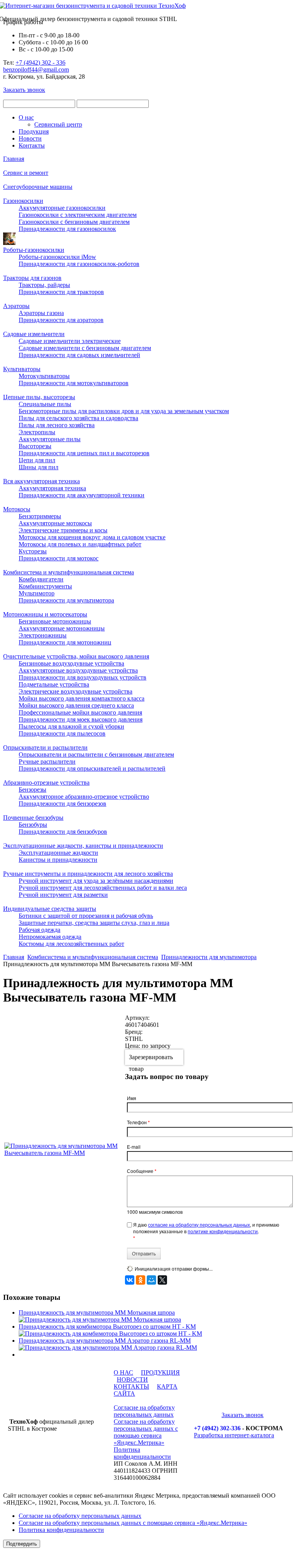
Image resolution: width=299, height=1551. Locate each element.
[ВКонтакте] (129, 1280)
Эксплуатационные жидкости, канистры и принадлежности (83, 845)
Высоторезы (35, 446)
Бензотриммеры (40, 516)
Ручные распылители (47, 761)
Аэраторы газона (41, 313)
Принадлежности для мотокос (58, 558)
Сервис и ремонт (25, 172)
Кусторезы (33, 551)
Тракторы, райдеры (44, 285)
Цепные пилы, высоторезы (39, 397)
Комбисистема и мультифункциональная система (68, 572)
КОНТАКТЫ (131, 1386)
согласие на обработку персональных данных (199, 1224)
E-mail (134, 1146)
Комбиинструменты (45, 586)
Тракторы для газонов (32, 278)
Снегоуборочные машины (37, 186)
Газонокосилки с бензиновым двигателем (74, 221)
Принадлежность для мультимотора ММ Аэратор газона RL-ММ (105, 1340)
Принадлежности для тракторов (61, 292)
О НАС (123, 1372)
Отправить (144, 1253)
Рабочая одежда (39, 929)
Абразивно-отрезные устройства (46, 782)
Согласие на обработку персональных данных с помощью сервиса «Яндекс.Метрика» (146, 1432)
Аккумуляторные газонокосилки (62, 207)
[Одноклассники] (140, 1280)
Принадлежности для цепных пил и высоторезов (84, 453)
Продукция (34, 131)
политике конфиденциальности (223, 1231)
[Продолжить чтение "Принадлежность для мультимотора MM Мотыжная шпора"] (100, 1319)
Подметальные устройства (54, 684)
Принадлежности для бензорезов (62, 803)
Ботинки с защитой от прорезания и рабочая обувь (86, 915)
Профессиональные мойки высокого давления (80, 712)
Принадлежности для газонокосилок (67, 228)
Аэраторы (16, 306)
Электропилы (37, 432)
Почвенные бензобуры (33, 817)
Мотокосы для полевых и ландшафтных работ (80, 544)
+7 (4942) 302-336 (217, 1428)
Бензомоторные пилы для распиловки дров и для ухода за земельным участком (124, 411)
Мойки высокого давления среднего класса (76, 705)
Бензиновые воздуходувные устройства (71, 663)
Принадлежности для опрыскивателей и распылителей (92, 768)
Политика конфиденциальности (142, 1453)
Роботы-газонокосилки (33, 249)
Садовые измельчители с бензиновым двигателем (85, 348)
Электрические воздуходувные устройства (75, 691)
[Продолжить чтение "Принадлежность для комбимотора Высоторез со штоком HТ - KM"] (110, 1333)
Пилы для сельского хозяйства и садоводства (78, 418)
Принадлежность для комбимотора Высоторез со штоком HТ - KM (107, 1326)
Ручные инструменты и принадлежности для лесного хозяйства (88, 873)
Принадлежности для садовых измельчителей (79, 355)
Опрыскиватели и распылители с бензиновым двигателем (96, 754)
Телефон (138, 1122)
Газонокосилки (23, 200)
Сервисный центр (58, 124)
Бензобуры (33, 824)
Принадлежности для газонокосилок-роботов (79, 264)
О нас (26, 117)
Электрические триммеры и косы (63, 530)
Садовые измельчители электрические (70, 341)
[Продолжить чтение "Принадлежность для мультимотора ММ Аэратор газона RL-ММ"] (108, 1347)
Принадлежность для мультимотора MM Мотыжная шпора (97, 1312)
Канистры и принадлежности (58, 859)
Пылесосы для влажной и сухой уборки (71, 726)
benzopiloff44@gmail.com (36, 69)
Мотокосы (16, 509)
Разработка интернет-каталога (234, 1435)
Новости (30, 138)
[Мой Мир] (151, 1280)
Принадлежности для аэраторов (61, 320)
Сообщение (142, 1170)
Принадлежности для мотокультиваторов (73, 383)
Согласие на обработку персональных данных (144, 1411)
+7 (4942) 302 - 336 (40, 62)
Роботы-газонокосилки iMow (57, 257)
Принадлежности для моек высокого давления (80, 719)
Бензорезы (32, 789)
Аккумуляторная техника (52, 488)
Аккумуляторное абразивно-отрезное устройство (84, 796)
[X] (162, 1280)
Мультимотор (37, 593)
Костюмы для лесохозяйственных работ (71, 943)
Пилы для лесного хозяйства (57, 425)
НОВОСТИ (132, 1379)
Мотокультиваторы (44, 376)
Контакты (32, 145)
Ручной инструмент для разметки (63, 894)
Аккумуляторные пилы (50, 439)
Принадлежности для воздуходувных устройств (82, 677)
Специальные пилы (45, 404)
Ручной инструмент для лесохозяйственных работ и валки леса (103, 887)
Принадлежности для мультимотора (66, 600)
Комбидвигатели (41, 579)
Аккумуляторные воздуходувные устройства (78, 670)
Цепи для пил (37, 460)
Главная (13, 158)
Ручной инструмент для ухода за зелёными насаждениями (96, 880)
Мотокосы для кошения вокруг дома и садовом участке (92, 537)
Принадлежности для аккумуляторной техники (81, 495)
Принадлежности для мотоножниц (65, 642)
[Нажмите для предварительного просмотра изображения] (63, 1153)
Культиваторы (21, 369)
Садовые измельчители (34, 334)
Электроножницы (43, 635)
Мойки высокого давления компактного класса (81, 698)
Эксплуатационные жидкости (58, 852)
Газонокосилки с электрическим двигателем (78, 214)
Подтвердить (21, 1544)
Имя (131, 1098)
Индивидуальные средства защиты (49, 908)
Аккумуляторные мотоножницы (62, 628)
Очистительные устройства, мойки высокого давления (76, 656)
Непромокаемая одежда (50, 936)
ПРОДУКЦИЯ (160, 1372)
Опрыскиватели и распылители (45, 747)
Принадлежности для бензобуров (63, 831)
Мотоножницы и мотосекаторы (45, 614)
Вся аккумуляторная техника (41, 481)
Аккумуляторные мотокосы (55, 523)
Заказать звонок (24, 89)
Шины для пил (38, 467)
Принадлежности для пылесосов (62, 733)
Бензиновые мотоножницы (55, 621)
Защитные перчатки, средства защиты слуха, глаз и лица (94, 922)
